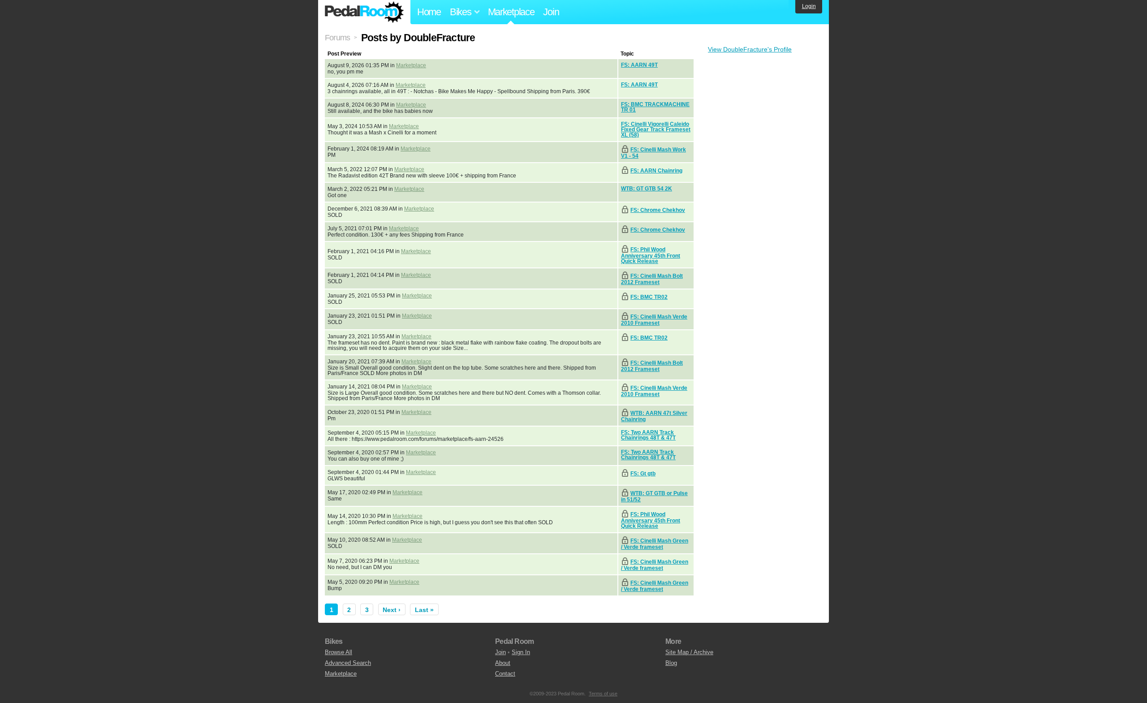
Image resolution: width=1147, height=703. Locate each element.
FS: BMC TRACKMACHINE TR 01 (655, 107)
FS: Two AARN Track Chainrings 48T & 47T (648, 435)
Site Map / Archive (689, 652)
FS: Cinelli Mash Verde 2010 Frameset (654, 320)
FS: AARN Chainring (656, 171)
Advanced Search (348, 663)
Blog (671, 663)
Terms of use (603, 693)
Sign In (521, 652)
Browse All (338, 652)
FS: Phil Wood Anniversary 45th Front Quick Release (650, 255)
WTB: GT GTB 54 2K (646, 188)
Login (809, 6)
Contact (505, 673)
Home (429, 11)
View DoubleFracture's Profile (750, 49)
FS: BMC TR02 (649, 297)
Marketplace (511, 11)
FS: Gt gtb (642, 473)
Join (551, 11)
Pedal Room (364, 12)
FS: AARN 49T (639, 65)
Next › (392, 609)
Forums (337, 37)
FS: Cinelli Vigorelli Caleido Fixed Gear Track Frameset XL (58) (655, 129)
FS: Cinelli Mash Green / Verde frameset (654, 544)
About (502, 663)
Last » (424, 609)
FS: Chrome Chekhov (657, 210)
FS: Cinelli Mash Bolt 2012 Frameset (652, 279)
